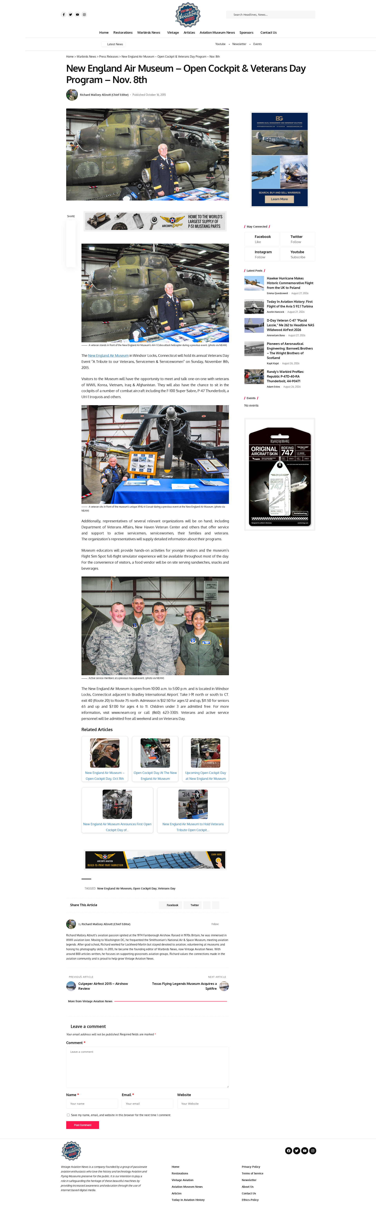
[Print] (71, 253)
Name (72, 1095)
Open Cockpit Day (145, 888)
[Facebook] (227, 924)
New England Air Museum (108, 355)
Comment (76, 1042)
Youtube (220, 44)
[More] (71, 262)
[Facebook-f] (64, 14)
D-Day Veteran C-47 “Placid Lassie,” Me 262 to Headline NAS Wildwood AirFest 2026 (290, 325)
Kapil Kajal (273, 363)
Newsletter (239, 44)
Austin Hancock (275, 311)
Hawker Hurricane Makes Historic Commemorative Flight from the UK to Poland (290, 283)
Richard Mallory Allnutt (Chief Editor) (104, 94)
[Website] (222, 924)
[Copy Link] (71, 244)
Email (128, 1095)
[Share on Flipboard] (207, 905)
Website (184, 1095)
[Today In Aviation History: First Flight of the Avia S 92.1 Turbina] (254, 306)
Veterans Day (166, 888)
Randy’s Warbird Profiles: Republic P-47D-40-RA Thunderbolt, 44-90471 (285, 376)
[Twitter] (70, 14)
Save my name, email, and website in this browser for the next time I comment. (121, 1115)
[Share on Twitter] (71, 234)
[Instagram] (84, 14)
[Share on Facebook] (71, 225)
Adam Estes (273, 386)
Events (257, 44)
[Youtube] (77, 14)
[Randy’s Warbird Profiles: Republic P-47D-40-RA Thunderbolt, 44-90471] (254, 376)
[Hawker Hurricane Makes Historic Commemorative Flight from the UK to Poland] (254, 283)
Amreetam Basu (276, 335)
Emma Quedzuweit (277, 293)
